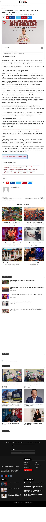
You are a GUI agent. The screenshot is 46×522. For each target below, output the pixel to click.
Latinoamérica (27, 467)
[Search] (45, 1)
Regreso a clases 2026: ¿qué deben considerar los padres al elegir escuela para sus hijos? (11, 405)
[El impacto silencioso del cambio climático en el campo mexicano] (4, 496)
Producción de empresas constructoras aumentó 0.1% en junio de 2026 (26, 309)
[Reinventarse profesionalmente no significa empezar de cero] (34, 415)
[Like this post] (7, 17)
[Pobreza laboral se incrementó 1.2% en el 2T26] (34, 234)
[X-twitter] (4, 476)
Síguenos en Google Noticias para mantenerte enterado (14, 156)
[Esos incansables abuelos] (4, 490)
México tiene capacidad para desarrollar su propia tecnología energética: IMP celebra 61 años (33, 385)
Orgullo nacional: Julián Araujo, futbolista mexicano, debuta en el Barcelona (19, 171)
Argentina (26, 462)
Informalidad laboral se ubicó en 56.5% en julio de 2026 (22, 280)
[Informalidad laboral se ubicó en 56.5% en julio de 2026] (12, 214)
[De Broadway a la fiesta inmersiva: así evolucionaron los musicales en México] (12, 234)
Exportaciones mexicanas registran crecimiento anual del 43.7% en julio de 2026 (27, 288)
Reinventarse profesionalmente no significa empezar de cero (33, 424)
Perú (36, 462)
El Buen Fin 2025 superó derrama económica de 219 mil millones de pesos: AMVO (21, 169)
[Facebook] (2, 476)
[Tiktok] (11, 476)
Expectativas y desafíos (10, 56)
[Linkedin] (8, 476)
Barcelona (37, 464)
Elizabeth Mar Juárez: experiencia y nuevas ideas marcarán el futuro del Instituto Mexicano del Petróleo (11, 385)
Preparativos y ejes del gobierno (11, 51)
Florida (36, 467)
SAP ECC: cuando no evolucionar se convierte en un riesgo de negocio (33, 405)
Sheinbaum (4, 178)
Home (23, 505)
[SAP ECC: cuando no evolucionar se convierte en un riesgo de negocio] (34, 396)
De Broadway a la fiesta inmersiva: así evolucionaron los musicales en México (26, 295)
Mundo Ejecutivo (9, 14)
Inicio (3, 5)
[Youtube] (6, 476)
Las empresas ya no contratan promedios (10, 423)
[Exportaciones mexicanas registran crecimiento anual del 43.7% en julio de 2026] (34, 214)
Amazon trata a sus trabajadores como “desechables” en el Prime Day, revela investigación (20, 129)
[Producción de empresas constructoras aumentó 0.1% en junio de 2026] (12, 254)
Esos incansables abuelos (13, 488)
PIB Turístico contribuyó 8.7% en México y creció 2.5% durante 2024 (18, 172)
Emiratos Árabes (27, 464)
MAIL (30, 470)
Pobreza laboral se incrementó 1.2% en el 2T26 (20, 301)
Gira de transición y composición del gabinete (14, 53)
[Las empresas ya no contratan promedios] (12, 415)
